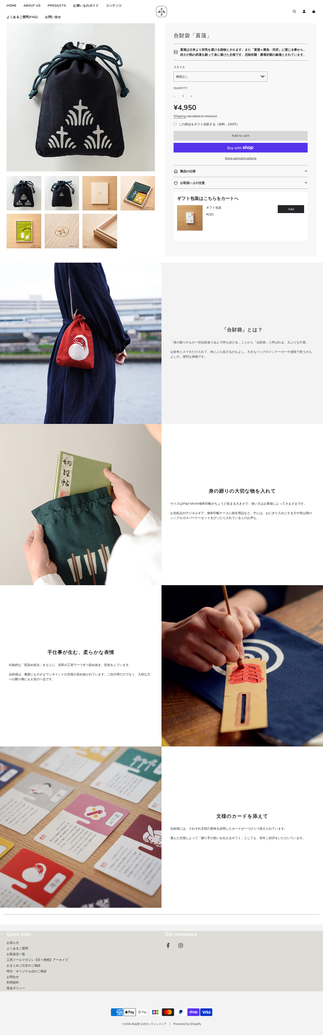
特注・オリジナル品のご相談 (27, 971)
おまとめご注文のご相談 (23, 965)
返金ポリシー (16, 988)
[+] (191, 96)
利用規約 (13, 982)
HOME (11, 6)
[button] (241, 171)
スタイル (179, 67)
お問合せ (13, 977)
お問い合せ (53, 17)
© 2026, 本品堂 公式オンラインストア (144, 1024)
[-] (175, 96)
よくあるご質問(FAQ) (22, 17)
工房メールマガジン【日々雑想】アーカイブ (37, 960)
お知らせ (13, 943)
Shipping (180, 116)
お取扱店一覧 (16, 954)
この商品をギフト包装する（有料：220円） (209, 124)
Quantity (181, 88)
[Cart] (314, 11)
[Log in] (304, 11)
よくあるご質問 (17, 948)
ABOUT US (32, 6)
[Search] (294, 11)
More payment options (240, 158)
